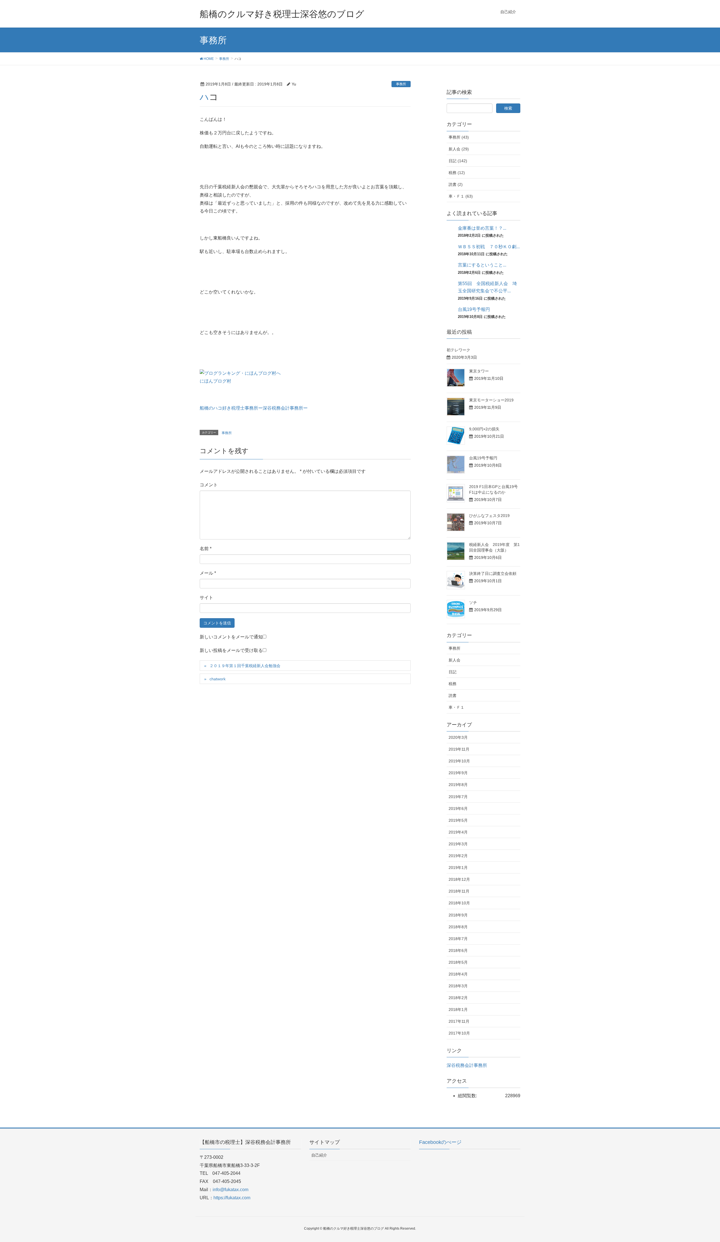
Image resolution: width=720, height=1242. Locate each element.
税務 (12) (457, 172)
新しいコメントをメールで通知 (231, 636)
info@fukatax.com (230, 1189)
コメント (209, 484)
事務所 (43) (459, 137)
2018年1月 (458, 1009)
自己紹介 (319, 1155)
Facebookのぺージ (440, 1142)
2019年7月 (458, 796)
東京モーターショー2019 (491, 400)
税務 (452, 683)
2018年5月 (458, 962)
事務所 (401, 84)
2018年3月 (458, 986)
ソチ (473, 602)
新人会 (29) (459, 149)
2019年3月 (458, 844)
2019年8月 (458, 784)
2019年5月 (458, 820)
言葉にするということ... (482, 265)
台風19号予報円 (474, 309)
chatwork (218, 679)
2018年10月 (459, 903)
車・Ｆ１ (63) (461, 196)
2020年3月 (458, 737)
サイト (206, 597)
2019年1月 (458, 867)
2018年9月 (458, 915)
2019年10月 (459, 761)
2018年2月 (458, 997)
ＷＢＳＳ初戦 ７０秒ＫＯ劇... (489, 246)
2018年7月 (458, 938)
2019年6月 (458, 808)
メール (208, 573)
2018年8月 (458, 927)
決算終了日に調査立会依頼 (492, 573)
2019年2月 (458, 855)
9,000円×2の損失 (484, 429)
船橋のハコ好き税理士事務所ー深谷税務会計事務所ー (254, 408)
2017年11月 (459, 1021)
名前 (206, 548)
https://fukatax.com (231, 1197)
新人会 (454, 660)
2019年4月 (458, 832)
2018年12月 (459, 879)
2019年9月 (458, 773)
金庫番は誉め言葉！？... (482, 228)
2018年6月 (458, 950)
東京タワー (479, 371)
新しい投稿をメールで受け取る (231, 650)
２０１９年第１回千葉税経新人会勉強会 (245, 665)
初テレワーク (458, 350)
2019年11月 (459, 749)
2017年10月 (459, 1033)
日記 (452, 672)
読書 (452, 695)
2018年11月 (459, 891)
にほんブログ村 (215, 381)
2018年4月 (458, 974)
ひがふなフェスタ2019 (489, 515)
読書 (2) (456, 184)
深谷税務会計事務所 (467, 1065)
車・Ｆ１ (456, 707)
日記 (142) (458, 161)
